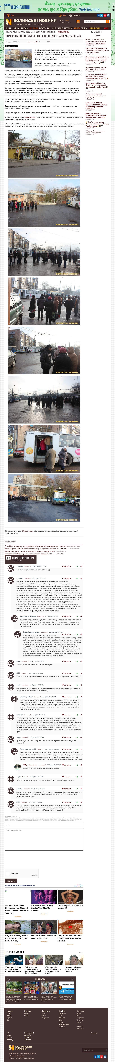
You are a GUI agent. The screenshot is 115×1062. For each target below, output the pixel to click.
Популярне (51, 32)
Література (80, 1018)
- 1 (81, 715)
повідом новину (94, 28)
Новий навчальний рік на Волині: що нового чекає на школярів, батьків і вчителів (96, 41)
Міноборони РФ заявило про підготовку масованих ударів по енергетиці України (97, 50)
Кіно (78, 1015)
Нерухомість (46, 1018)
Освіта (61, 1015)
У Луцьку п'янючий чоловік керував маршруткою (95, 132)
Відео (28, 32)
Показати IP (27, 566)
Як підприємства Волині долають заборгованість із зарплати (27, 554)
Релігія (61, 1022)
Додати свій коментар (23, 558)
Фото (23, 32)
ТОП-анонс (80, 1029)
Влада (26, 1013)
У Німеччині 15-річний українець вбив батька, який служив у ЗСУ (96, 96)
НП (8, 1033)
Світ (8, 1020)
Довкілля (62, 1018)
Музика (79, 1013)
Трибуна (84, 28)
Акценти (27, 1039)
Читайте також (10, 542)
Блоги (33, 32)
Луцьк (9, 1013)
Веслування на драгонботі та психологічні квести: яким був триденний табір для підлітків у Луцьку (13, 998)
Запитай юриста (63, 32)
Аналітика (16, 32)
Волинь (9, 1015)
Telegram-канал (27, 531)
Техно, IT (62, 1027)
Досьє (38, 32)
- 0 (81, 566)
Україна (9, 1018)
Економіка (24, 28)
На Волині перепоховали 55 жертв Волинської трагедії (96, 68)
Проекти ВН (68, 28)
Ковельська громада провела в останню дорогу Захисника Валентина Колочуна (48, 998)
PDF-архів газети (97, 32)
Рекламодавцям (28, 1058)
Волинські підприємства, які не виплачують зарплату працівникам (29, 551)
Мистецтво (80, 1020)
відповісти (67, 566)
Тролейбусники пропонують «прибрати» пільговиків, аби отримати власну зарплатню (36, 546)
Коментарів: (32, 42)
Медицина (62, 1013)
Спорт (54, 28)
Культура (42, 28)
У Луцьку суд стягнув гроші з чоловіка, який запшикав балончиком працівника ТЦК (96, 76)
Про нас (11, 1058)
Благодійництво (64, 1024)
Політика (16, 28)
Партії (26, 1015)
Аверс (106, 28)
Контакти (19, 1058)
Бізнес (44, 1015)
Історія (79, 1022)
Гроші (43, 1013)
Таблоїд (60, 28)
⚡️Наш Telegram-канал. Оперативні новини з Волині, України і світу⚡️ (66, 997)
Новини (8, 28)
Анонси (43, 32)
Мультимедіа (40, 979)
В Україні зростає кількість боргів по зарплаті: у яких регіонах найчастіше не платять (36, 548)
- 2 (81, 749)
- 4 (81, 616)
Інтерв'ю (9, 32)
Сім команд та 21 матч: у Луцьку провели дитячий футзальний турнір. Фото (31, 997)
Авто (48, 28)
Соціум (62, 1011)
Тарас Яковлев (30, 117)
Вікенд (61, 1020)
